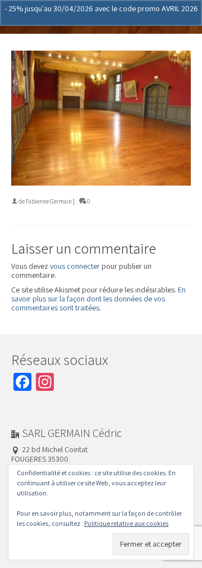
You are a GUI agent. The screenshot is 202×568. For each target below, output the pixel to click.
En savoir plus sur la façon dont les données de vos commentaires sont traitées (98, 299)
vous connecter (75, 266)
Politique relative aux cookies (126, 523)
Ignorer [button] (101, 17)
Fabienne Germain (49, 201)
